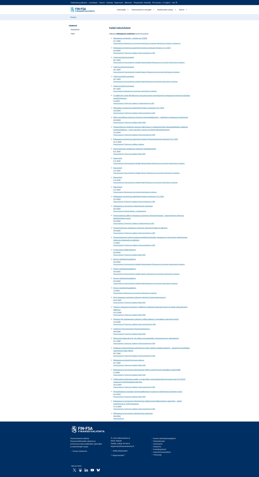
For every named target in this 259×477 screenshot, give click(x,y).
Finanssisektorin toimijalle (141, 9)
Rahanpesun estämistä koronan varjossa (128, 360)
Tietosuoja (157, 455)
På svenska (156, 2)
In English (166, 2)
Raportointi (118, 2)
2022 (144, 255)
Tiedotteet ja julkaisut (78, 2)
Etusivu (73, 17)
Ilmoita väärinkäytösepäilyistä (124, 288)
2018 (153, 409)
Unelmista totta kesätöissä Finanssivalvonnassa (131, 329)
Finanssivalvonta (118, 43)
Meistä (181, 9)
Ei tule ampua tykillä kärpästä (124, 250)
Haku (73, 33)
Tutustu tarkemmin (79, 451)
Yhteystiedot (138, 2)
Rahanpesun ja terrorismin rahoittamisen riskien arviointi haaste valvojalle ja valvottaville (146, 370)
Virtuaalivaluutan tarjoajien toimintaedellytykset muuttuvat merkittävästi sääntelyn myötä (147, 391)
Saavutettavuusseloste (162, 452)
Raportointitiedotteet (145, 324)
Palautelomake (159, 441)
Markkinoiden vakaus (165, 9)
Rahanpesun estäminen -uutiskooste (168, 43)
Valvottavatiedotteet (145, 53)
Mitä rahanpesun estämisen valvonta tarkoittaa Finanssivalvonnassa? (139, 297)
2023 (144, 154)
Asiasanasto (75, 29)
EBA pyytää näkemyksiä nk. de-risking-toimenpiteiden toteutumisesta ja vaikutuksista (146, 338)
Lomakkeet (93, 2)
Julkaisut (141, 144)
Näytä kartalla (118, 455)
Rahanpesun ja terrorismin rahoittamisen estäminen (140, 43)
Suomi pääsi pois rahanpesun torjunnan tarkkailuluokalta (134, 149)
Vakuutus (144, 72)
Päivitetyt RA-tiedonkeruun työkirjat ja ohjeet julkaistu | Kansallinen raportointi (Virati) (146, 319)
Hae (173, 2)
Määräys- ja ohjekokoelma (138, 211)
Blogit (140, 122)
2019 (153, 387)
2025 (153, 53)
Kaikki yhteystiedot (120, 451)
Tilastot (102, 2)
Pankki (143, 82)
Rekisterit (128, 2)
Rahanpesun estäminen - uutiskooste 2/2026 (130, 38)
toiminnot (73, 25)
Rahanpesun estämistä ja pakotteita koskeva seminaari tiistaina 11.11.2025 (141, 48)
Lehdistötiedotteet (144, 103)
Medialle (147, 2)
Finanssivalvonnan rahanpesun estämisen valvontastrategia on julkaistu (140, 228)
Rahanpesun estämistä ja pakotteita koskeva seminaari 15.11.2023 (138, 196)
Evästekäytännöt (159, 449)
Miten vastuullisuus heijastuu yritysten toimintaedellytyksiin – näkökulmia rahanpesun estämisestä (150, 117)
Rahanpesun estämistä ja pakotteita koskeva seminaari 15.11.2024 (138, 108)
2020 (144, 315)
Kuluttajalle (121, 9)
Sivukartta (157, 446)
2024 (153, 113)
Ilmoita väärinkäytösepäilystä (124, 259)
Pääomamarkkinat (146, 62)
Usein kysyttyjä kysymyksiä (123, 57)
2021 (144, 303)
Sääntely (109, 2)
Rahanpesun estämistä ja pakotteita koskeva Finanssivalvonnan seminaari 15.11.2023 (145, 139)
